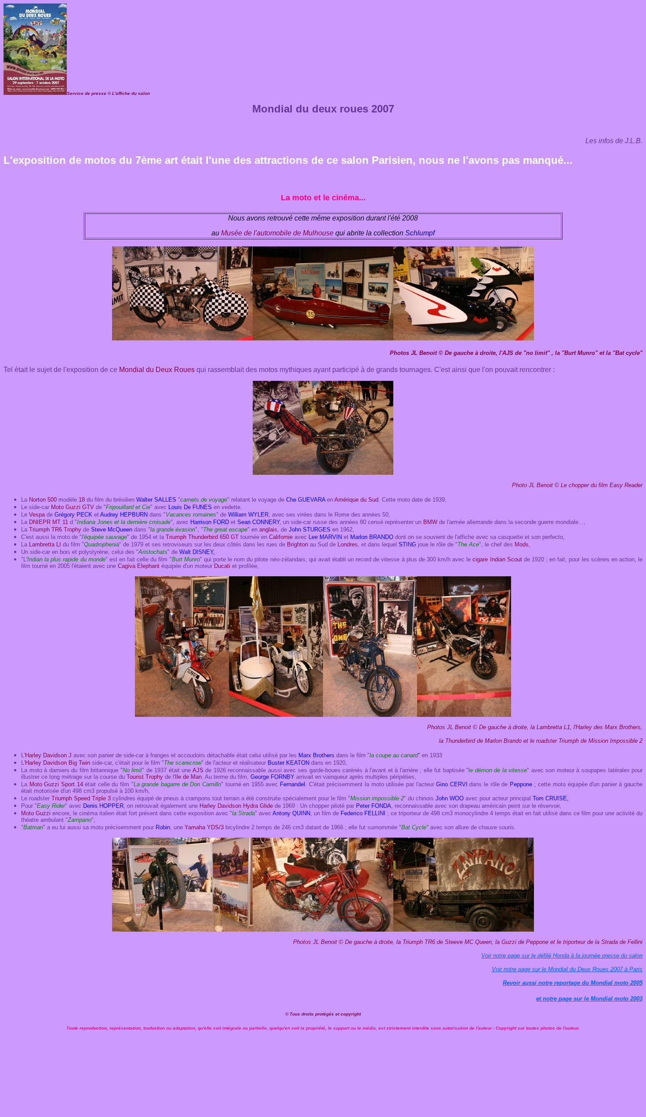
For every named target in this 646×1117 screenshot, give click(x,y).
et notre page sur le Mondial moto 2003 (589, 998)
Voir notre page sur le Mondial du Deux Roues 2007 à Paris (567, 969)
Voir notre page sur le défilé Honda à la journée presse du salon (561, 955)
